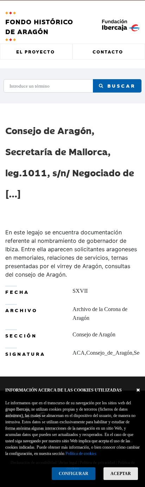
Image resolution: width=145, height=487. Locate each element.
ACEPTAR (121, 473)
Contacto (108, 51)
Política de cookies (80, 453)
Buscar (120, 85)
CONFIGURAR (73, 473)
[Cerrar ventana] (138, 390)
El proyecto (35, 51)
